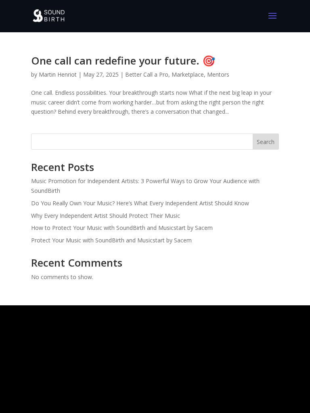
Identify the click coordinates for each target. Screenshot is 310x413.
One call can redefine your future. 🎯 (123, 60)
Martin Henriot (58, 74)
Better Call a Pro (146, 74)
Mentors (218, 74)
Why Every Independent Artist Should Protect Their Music (105, 215)
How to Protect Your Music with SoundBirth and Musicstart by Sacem (122, 228)
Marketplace (188, 74)
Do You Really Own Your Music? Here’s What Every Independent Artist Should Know (140, 203)
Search (265, 142)
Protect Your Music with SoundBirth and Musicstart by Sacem (111, 240)
